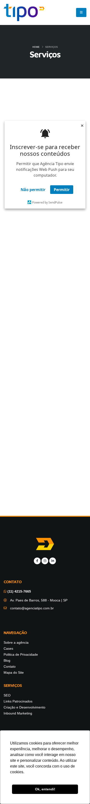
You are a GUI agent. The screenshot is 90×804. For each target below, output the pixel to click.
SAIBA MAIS (45, 285)
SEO (45, 120)
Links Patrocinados (45, 224)
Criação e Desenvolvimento (45, 327)
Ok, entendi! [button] (45, 789)
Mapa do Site (14, 672)
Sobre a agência (16, 642)
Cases (8, 648)
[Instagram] (45, 561)
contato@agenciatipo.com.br (32, 608)
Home (36, 47)
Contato (10, 666)
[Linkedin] (52, 561)
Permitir (62, 189)
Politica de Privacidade (21, 654)
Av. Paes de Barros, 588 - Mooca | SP (38, 600)
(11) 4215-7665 (18, 591)
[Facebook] (37, 561)
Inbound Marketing (45, 431)
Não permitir (33, 189)
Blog (7, 660)
